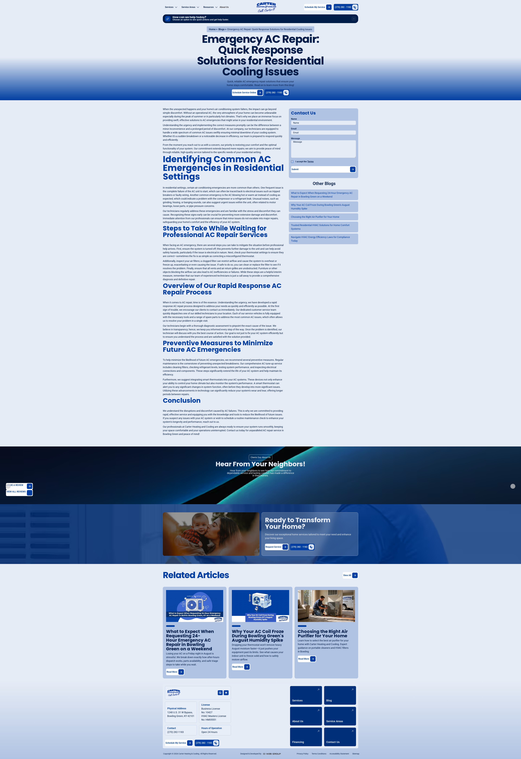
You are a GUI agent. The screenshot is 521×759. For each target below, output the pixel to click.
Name (294, 119)
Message (295, 138)
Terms (310, 161)
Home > (213, 29)
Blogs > (222, 29)
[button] (171, 7)
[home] (266, 7)
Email (293, 128)
